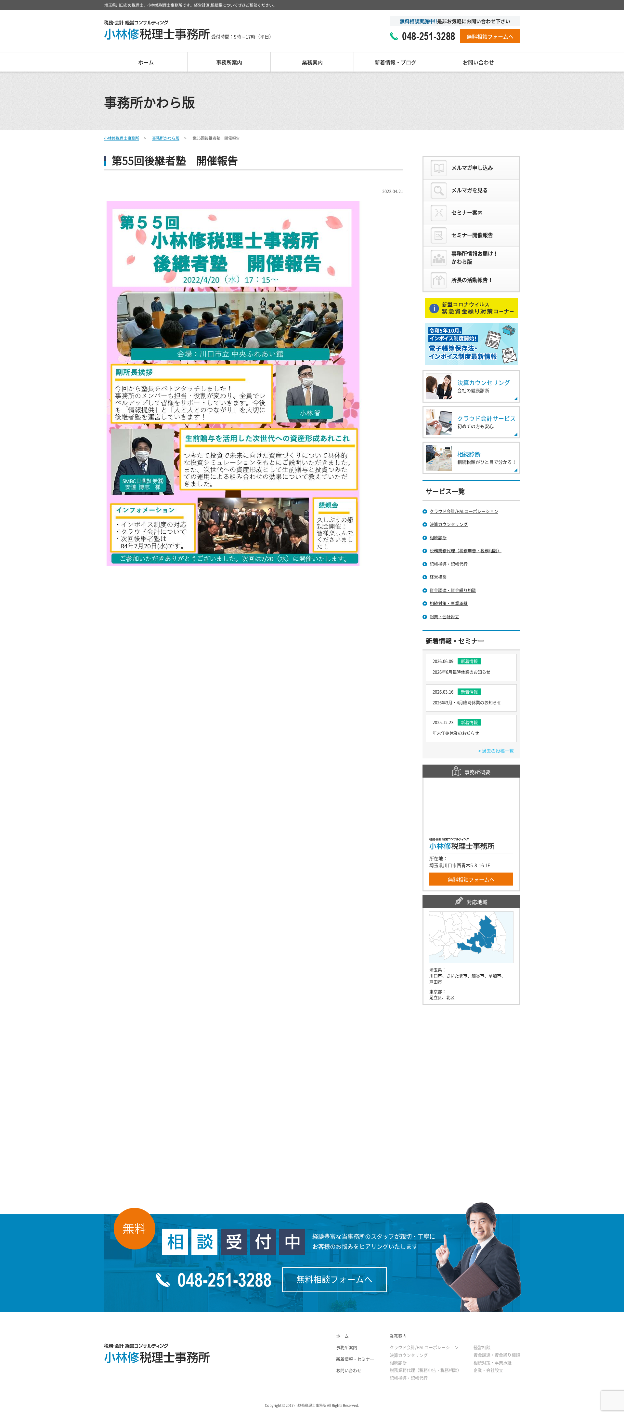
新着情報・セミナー (355, 1359)
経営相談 (482, 1347)
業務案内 (312, 62)
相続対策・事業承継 (493, 1363)
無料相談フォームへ (490, 36)
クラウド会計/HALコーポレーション (424, 1347)
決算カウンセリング (409, 1355)
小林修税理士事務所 (121, 138)
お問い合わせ (478, 62)
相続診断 (398, 1363)
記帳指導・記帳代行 (409, 1378)
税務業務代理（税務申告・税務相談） (426, 1370)
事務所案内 (229, 62)
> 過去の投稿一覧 (496, 751)
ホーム (146, 62)
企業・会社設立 (488, 1370)
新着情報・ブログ (395, 62)
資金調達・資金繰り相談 (497, 1355)
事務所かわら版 (165, 138)
